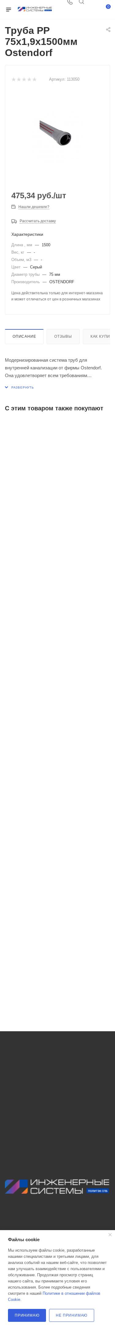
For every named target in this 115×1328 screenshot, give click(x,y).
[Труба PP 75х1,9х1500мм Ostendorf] (58, 137)
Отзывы (63, 336)
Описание (24, 336)
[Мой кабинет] (93, 3)
